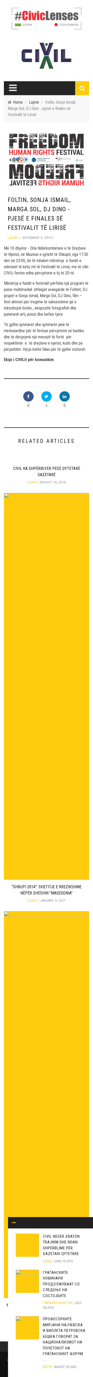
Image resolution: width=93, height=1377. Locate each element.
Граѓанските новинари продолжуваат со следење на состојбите (61, 1284)
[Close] (13, 1222)
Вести (47, 1367)
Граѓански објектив (57, 1303)
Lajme (13, 238)
